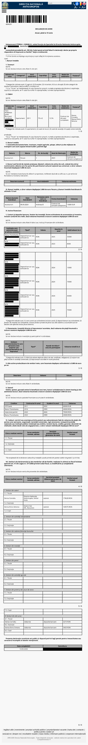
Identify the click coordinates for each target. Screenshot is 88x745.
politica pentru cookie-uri (44, 732)
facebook (77, 3)
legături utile (9, 730)
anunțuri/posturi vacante (56, 730)
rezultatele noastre (30, 734)
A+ (84, 7)
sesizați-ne (7, 734)
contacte (80, 730)
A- (76, 7)
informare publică (57, 734)
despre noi (17, 734)
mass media (44, 734)
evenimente (20, 730)
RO (80, 3)
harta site (71, 730)
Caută (73, 3)
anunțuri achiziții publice (36, 730)
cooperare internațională (76, 734)
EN (84, 3)
